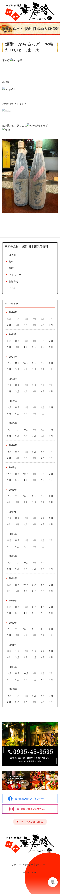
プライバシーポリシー (22, 864)
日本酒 (12, 254)
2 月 (43, 369)
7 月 (51, 341)
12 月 (9, 363)
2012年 (13, 622)
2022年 (13, 400)
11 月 (17, 341)
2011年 (12, 644)
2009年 (13, 689)
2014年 (13, 578)
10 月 (25, 363)
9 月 (34, 363)
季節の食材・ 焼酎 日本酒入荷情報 (26, 246)
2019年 (13, 467)
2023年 (13, 378)
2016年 (13, 533)
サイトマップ (42, 864)
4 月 (26, 347)
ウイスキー (15, 274)
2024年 (13, 356)
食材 (11, 261)
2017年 (13, 511)
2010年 (13, 666)
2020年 (13, 445)
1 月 (51, 324)
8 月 (42, 451)
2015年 (13, 556)
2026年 (13, 312)
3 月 (34, 347)
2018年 (13, 489)
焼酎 (11, 268)
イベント (13, 287)
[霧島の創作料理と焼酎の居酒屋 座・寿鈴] (30, 11)
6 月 (9, 324)
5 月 (17, 369)
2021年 (13, 423)
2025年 (13, 334)
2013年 (13, 600)
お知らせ (13, 281)
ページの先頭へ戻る (32, 821)
